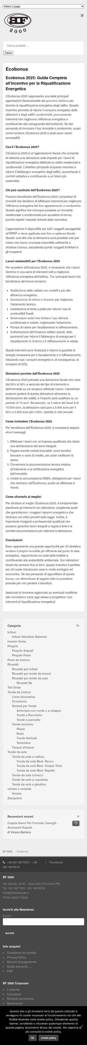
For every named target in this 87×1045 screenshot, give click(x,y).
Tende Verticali (27, 738)
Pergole (12, 646)
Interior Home (16, 641)
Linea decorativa (23, 697)
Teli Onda (14, 687)
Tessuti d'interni (23, 747)
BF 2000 (8, 851)
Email (7, 916)
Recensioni (14, 1003)
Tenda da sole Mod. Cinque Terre (39, 766)
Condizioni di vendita (21, 953)
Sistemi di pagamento (22, 962)
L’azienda (13, 989)
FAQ (10, 971)
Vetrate (16, 793)
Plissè (21, 729)
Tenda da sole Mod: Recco (35, 761)
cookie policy (48, 1037)
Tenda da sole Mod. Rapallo (36, 770)
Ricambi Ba (24, 683)
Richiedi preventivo (20, 999)
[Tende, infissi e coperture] (18, 23)
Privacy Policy (16, 957)
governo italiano (57, 101)
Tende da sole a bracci (27, 775)
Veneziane (24, 743)
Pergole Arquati (22, 650)
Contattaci (14, 994)
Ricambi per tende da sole (30, 678)
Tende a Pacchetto (29, 715)
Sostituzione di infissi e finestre (32, 299)
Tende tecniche (22, 724)
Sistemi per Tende (24, 706)
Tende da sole (17, 752)
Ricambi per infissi (25, 669)
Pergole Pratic (21, 655)
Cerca (8, 52)
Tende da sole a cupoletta (30, 779)
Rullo (20, 733)
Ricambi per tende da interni (31, 673)
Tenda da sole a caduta (28, 756)
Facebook (56, 862)
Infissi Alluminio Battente (29, 637)
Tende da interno (19, 692)
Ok (32, 1037)
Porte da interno (18, 660)
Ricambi (13, 664)
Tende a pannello (28, 720)
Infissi (11, 632)
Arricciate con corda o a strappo (39, 710)
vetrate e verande (19, 789)
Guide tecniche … (19, 966)
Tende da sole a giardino (29, 784)
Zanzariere (14, 798)
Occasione (19, 701)
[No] (82, 1026)
